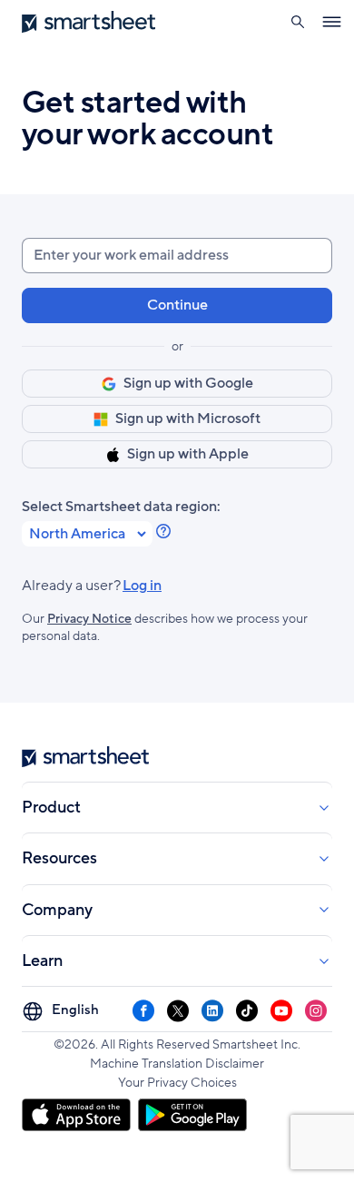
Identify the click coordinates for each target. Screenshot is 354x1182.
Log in (92, 586)
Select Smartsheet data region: (121, 507)
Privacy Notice (89, 618)
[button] (297, 22)
